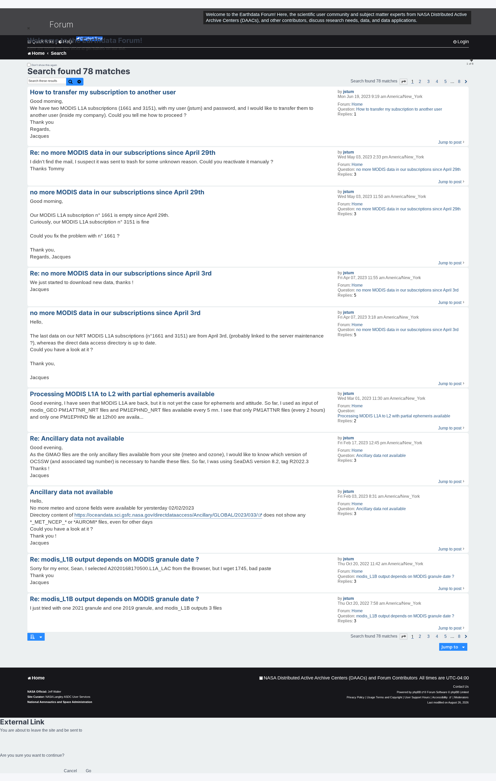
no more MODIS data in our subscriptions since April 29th (408, 169)
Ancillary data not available (381, 455)
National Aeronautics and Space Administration (59, 701)
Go (88, 771)
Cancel (70, 771)
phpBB (417, 692)
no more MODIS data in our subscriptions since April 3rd (407, 290)
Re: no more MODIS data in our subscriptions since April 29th (122, 152)
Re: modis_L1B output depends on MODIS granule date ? (114, 559)
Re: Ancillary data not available (77, 438)
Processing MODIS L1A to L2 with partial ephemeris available (394, 416)
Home (357, 104)
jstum (348, 91)
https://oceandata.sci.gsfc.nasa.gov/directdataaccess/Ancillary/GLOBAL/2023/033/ (166, 515)
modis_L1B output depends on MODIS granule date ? (405, 576)
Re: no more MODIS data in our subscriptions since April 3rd (121, 273)
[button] (403, 82)
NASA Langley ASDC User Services (67, 696)
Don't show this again (44, 65)
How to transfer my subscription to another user (399, 109)
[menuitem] (338, 678)
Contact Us (461, 686)
